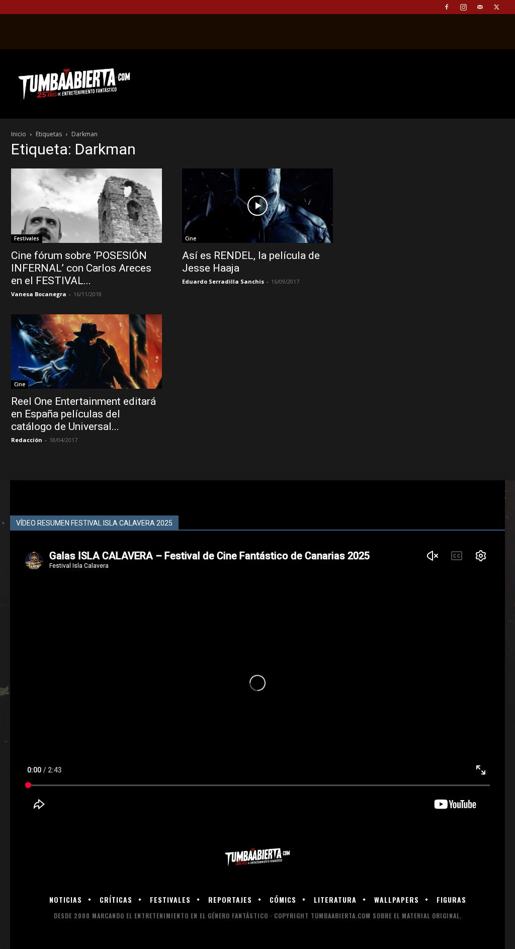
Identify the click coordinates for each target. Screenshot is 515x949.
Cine (190, 238)
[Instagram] (463, 7)
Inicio (18, 134)
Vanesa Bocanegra (38, 294)
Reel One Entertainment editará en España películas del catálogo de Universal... (83, 414)
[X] (496, 7)
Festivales (26, 238)
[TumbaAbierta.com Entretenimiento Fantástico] (257, 857)
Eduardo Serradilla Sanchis (223, 281)
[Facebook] (446, 7)
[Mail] (479, 7)
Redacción (26, 440)
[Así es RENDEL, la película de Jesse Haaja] (257, 205)
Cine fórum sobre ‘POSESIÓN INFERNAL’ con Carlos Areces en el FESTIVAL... (81, 268)
